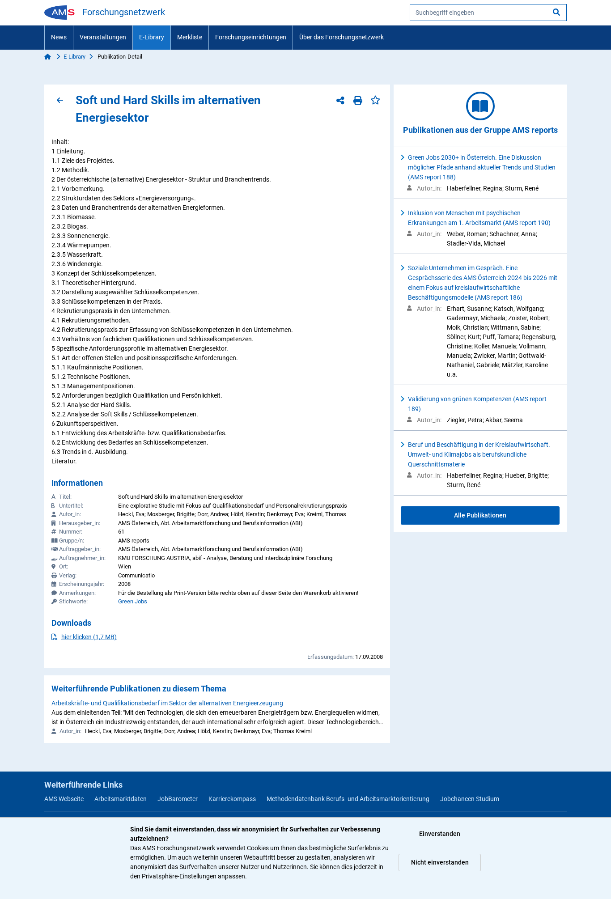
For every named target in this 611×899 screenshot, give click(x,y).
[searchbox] (488, 12)
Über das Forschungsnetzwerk (341, 37)
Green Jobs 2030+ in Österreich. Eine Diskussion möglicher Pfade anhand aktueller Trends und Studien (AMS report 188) (482, 167)
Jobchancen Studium (469, 798)
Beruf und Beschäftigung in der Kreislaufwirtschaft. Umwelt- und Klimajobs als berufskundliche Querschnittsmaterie (479, 454)
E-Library (151, 37)
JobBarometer (177, 798)
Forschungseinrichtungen (250, 37)
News (59, 37)
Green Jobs (132, 601)
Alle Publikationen (480, 515)
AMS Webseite (64, 798)
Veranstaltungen (103, 37)
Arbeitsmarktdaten (120, 798)
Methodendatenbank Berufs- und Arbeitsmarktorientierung (348, 798)
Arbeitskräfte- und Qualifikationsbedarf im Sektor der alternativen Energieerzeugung (167, 703)
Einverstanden (439, 833)
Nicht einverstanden (440, 862)
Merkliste (189, 37)
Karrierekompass (232, 798)
